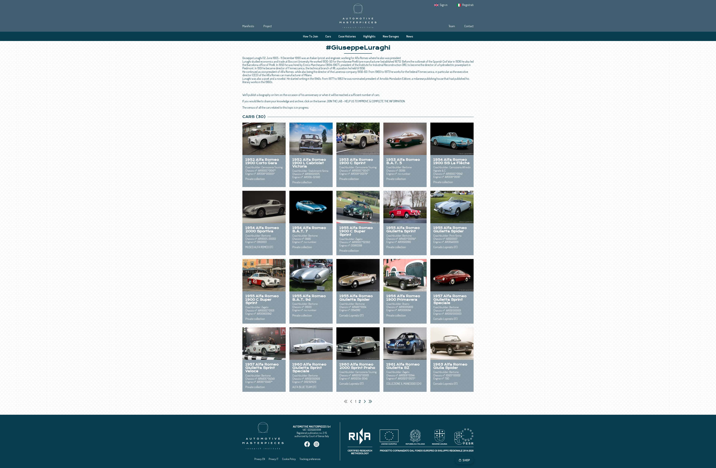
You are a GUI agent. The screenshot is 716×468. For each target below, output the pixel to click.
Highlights (369, 36)
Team (451, 26)
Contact (469, 26)
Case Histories (347, 36)
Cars (328, 36)
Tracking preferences (309, 459)
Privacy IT (273, 459)
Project (267, 26)
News (409, 36)
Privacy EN (259, 459)
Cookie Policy (289, 459)
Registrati (468, 5)
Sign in (444, 5)
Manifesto (248, 26)
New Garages (391, 36)
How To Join (310, 36)
